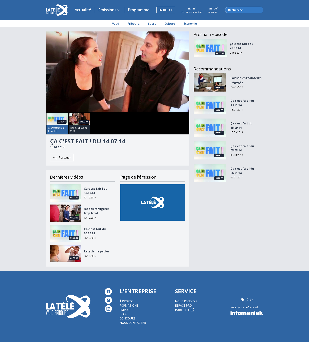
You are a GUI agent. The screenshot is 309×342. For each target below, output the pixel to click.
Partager (65, 157)
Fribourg (133, 24)
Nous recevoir (186, 301)
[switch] (244, 299)
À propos (126, 301)
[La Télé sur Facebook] (108, 291)
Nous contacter (133, 323)
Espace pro (183, 305)
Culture (170, 24)
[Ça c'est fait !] (152, 202)
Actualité (83, 9)
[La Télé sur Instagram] (108, 300)
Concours (127, 318)
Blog (123, 314)
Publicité (182, 310)
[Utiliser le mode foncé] (251, 299)
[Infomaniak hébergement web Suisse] (246, 313)
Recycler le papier (96, 251)
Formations (129, 305)
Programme (138, 9)
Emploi (125, 310)
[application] (117, 71)
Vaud (115, 24)
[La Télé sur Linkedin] (108, 309)
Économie (190, 24)
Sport (152, 24)
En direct (166, 10)
